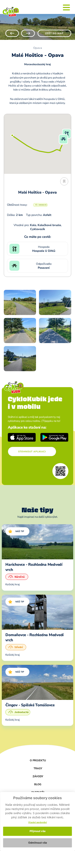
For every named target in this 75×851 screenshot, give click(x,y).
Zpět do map (54, 33)
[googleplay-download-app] (54, 437)
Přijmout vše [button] (38, 831)
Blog (37, 784)
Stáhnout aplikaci (32, 451)
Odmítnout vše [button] (37, 842)
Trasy (38, 768)
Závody (38, 776)
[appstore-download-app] (22, 437)
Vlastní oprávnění (37, 822)
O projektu (38, 760)
